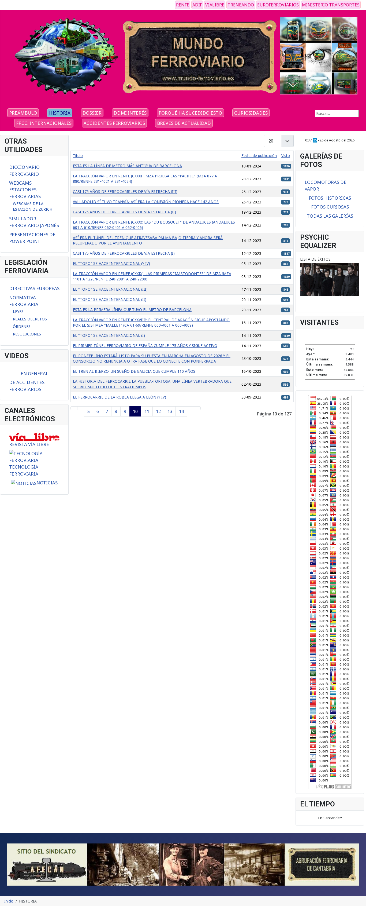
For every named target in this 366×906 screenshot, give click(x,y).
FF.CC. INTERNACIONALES (44, 123)
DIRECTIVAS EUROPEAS (34, 288)
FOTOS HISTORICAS (330, 198)
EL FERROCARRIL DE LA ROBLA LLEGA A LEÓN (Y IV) (119, 397)
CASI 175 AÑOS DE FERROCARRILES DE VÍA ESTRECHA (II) (124, 211)
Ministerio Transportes (331, 5)
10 (135, 411)
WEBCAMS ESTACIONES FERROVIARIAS (25, 189)
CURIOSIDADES (251, 113)
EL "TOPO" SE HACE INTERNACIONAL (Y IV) (111, 263)
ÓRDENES (22, 326)
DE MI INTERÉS (130, 113)
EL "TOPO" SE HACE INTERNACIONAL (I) (109, 335)
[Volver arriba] (359, 899)
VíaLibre (214, 5)
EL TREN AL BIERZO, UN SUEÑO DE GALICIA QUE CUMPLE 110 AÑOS (134, 371)
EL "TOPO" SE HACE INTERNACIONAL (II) (109, 299)
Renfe (182, 5)
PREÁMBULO (23, 113)
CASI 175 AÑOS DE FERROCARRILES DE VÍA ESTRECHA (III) (125, 191)
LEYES (18, 311)
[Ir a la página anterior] (80, 408)
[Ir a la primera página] (73, 408)
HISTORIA (59, 113)
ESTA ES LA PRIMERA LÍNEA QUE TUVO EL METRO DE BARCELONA (132, 309)
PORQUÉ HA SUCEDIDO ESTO (190, 113)
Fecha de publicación (259, 155)
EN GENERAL (34, 373)
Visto (285, 155)
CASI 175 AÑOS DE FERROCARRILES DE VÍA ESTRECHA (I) (124, 253)
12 (158, 411)
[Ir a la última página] (197, 408)
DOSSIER (92, 113)
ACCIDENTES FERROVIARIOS (114, 123)
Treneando (240, 5)
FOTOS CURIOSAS (330, 207)
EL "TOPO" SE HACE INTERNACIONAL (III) (110, 289)
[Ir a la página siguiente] (190, 408)
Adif (197, 5)
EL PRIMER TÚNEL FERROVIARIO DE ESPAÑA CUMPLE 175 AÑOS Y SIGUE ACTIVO (145, 345)
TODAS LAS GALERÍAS (330, 216)
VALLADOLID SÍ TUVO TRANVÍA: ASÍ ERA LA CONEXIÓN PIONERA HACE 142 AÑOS (146, 201)
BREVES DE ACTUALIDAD (184, 123)
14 (181, 411)
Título (78, 155)
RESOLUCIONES (27, 334)
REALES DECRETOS (30, 319)
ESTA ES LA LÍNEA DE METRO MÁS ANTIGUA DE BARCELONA (127, 165)
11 (146, 411)
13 (169, 411)
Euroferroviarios (278, 5)
